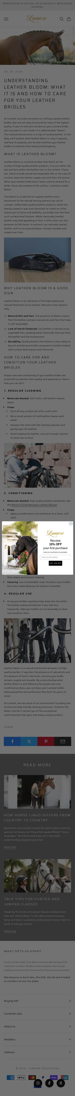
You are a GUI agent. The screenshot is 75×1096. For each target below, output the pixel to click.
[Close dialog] (70, 523)
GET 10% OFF (55, 563)
